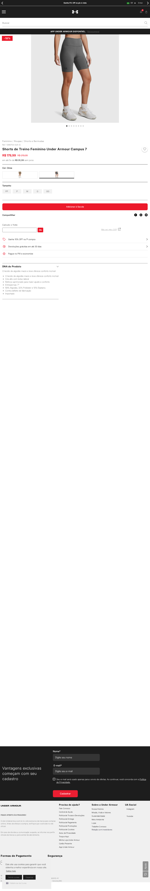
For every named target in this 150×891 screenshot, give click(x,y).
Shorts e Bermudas (34, 141)
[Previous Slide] (2, 3)
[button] (16, 883)
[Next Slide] (147, 3)
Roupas (18, 141)
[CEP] (19, 237)
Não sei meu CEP (109, 239)
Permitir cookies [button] (13, 877)
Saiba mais (11, 871)
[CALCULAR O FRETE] (40, 240)
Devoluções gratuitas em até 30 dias (24, 256)
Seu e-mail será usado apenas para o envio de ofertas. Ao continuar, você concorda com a (101, 759)
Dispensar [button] (29, 877)
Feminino (7, 141)
